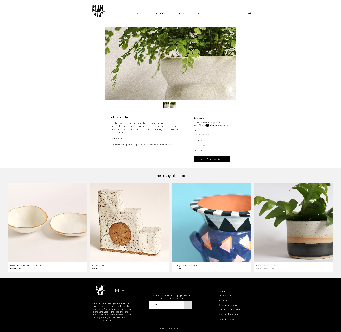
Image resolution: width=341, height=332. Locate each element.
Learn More (223, 125)
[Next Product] (336, 227)
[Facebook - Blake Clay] (123, 290)
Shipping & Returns (228, 305)
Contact (223, 291)
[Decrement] (196, 145)
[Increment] (204, 145)
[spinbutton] (200, 145)
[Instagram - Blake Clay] (117, 290)
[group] (170, 227)
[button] (249, 12)
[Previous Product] (4, 227)
